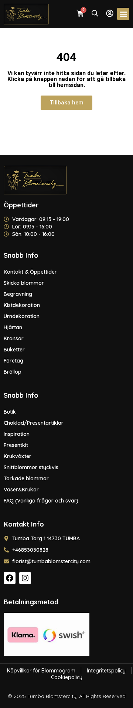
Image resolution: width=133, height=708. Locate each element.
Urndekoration (22, 316)
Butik (10, 411)
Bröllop (12, 371)
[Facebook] (10, 578)
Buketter (14, 349)
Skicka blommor (24, 283)
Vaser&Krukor (21, 489)
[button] (123, 14)
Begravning (18, 294)
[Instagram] (25, 578)
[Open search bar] (95, 13)
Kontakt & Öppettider (30, 271)
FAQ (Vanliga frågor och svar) (41, 500)
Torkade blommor (26, 478)
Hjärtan (13, 327)
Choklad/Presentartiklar (34, 423)
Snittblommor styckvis (31, 467)
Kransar (14, 338)
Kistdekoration (22, 305)
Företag (13, 360)
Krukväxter (17, 456)
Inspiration (17, 434)
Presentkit (16, 445)
